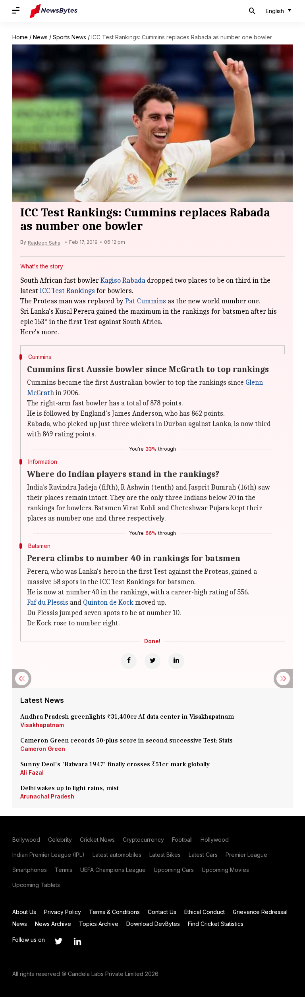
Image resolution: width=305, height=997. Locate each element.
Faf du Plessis (47, 602)
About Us (24, 911)
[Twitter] (152, 661)
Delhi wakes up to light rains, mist (69, 788)
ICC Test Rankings (67, 291)
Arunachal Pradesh (47, 796)
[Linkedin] (176, 661)
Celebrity (60, 839)
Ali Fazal (32, 772)
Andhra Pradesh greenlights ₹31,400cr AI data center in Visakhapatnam (127, 717)
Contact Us (162, 911)
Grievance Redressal (260, 911)
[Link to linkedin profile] (77, 941)
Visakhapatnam (42, 724)
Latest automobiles (117, 854)
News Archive (53, 923)
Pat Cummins (145, 301)
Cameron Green (42, 748)
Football (182, 839)
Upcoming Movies (225, 869)
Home (20, 37)
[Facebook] (129, 661)
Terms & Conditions (114, 911)
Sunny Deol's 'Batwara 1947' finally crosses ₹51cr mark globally (115, 764)
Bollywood (26, 839)
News (40, 37)
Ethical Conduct (204, 911)
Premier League (246, 854)
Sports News (69, 37)
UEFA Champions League (113, 869)
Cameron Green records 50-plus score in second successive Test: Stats (126, 740)
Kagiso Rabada (122, 280)
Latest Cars (203, 854)
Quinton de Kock (108, 602)
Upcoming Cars (174, 869)
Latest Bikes (165, 854)
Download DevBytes (153, 923)
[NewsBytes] (53, 11)
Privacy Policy (62, 911)
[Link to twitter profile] (58, 941)
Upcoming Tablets (36, 884)
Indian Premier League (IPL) (48, 854)
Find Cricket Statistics (215, 923)
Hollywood (215, 839)
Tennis (63, 869)
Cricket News (97, 839)
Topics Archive (98, 923)
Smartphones (29, 869)
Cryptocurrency (143, 839)
